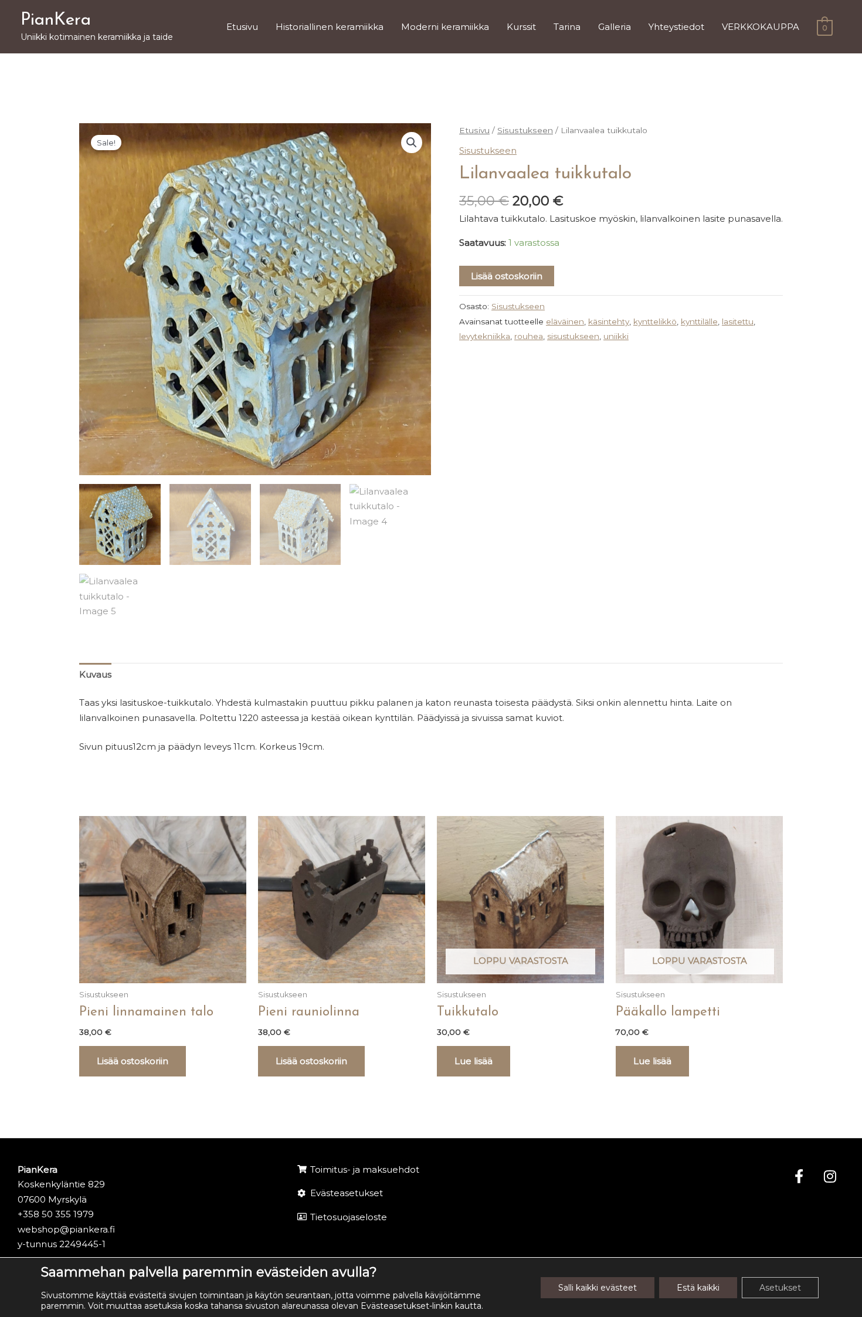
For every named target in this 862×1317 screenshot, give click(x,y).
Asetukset (780, 1287)
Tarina (567, 26)
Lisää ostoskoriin (506, 276)
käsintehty (608, 321)
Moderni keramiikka (445, 26)
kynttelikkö (655, 321)
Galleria (614, 26)
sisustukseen (573, 336)
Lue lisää (473, 1061)
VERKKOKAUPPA (760, 26)
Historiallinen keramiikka (330, 26)
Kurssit (521, 26)
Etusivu (242, 26)
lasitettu (738, 321)
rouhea (528, 336)
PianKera (56, 20)
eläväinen (565, 321)
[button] (411, 142)
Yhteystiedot (676, 26)
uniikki (616, 336)
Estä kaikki (698, 1287)
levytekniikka (484, 336)
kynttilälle (699, 321)
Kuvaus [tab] (95, 674)
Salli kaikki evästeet (597, 1287)
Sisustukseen (525, 130)
